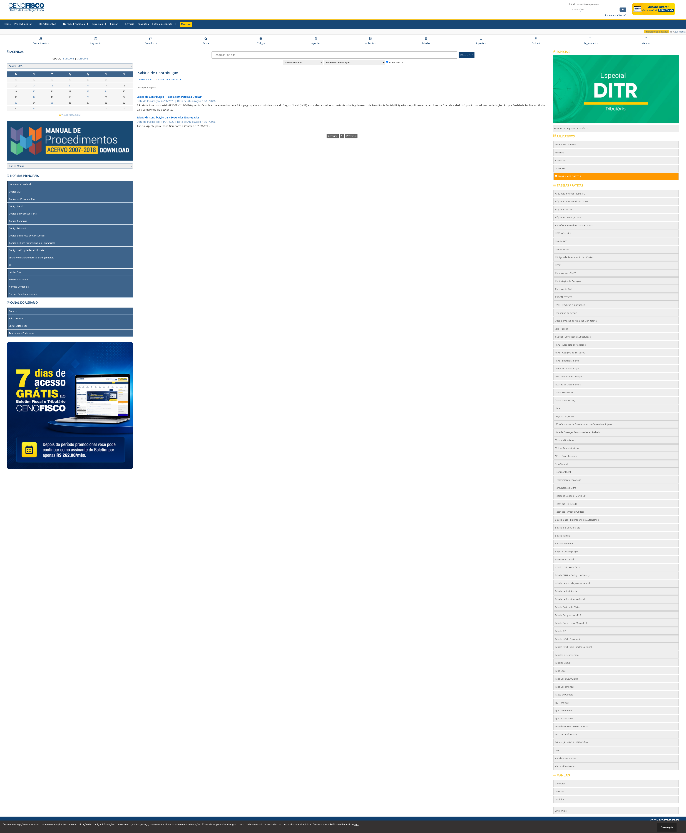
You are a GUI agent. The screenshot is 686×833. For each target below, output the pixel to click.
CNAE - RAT (561, 241)
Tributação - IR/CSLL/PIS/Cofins (571, 742)
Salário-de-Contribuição (170, 79)
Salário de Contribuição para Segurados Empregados (168, 117)
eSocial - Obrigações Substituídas (573, 336)
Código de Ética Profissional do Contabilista (32, 242)
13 (88, 91)
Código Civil (15, 191)
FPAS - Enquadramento (567, 360)
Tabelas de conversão (567, 654)
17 (34, 97)
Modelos (560, 799)
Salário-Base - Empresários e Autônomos (577, 519)
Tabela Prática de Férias (567, 607)
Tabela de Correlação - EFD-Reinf (572, 583)
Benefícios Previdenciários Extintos (574, 225)
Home (7, 24)
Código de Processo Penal (23, 213)
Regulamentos (47, 24)
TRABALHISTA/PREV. (565, 144)
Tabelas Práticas (145, 79)
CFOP (558, 265)
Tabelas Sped (562, 662)
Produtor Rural (563, 471)
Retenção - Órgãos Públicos (570, 511)
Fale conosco (16, 318)
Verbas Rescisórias (565, 766)
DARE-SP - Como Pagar (567, 368)
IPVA (557, 408)
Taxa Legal (560, 670)
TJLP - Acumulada (564, 718)
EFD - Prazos (561, 328)
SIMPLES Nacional (18, 279)
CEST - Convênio (563, 233)
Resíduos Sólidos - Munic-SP (570, 495)
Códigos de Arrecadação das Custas (574, 257)
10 (34, 91)
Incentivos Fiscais (564, 392)
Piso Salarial (561, 464)
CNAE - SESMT (562, 249)
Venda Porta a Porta (565, 758)
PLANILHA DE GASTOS (569, 176)
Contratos (560, 783)
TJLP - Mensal (562, 702)
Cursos (114, 24)
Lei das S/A (15, 272)
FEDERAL (559, 152)
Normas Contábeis (19, 286)
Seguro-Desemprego (566, 551)
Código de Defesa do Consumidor (27, 235)
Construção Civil (563, 289)
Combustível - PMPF (565, 273)
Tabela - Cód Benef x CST (568, 567)
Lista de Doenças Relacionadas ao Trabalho (578, 432)
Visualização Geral (71, 114)
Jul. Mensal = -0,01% (671, 31)
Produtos (143, 24)
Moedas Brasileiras (565, 440)
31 (34, 108)
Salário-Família (562, 535)
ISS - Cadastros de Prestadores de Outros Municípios (583, 424)
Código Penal (16, 206)
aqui (356, 824)
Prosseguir (667, 827)
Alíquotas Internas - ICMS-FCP (570, 193)
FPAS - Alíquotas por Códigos (570, 344)
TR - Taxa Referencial (566, 734)
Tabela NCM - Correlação (568, 638)
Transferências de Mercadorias (572, 726)
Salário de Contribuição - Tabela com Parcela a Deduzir (169, 96)
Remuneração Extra (565, 487)
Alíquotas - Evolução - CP (568, 217)
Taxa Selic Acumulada (566, 678)
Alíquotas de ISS (563, 209)
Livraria (129, 24)
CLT (11, 264)
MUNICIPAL (561, 168)
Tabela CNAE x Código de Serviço (572, 575)
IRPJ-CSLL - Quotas (564, 416)
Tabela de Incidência (566, 591)
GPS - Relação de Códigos (569, 376)
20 (88, 97)
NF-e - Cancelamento (566, 456)
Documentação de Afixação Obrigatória (576, 320)
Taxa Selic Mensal (564, 686)
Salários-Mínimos (564, 543)
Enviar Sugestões (18, 325)
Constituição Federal (20, 184)
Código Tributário (18, 228)
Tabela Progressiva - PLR (568, 615)
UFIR (557, 750)
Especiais (97, 24)
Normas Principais (74, 24)
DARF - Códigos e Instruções (570, 304)
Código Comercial (18, 220)
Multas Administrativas (567, 448)
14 (106, 91)
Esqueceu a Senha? (615, 15)
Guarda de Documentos (568, 384)
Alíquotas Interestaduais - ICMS (571, 201)
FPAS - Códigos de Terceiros (570, 352)
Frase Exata (395, 62)
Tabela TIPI (560, 631)
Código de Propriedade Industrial (27, 250)
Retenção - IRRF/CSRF (566, 503)
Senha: (576, 9)
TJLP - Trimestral (563, 710)
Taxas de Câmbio (564, 694)
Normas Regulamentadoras (23, 294)
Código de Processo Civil (22, 199)
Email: (572, 4)
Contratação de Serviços (568, 281)
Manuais (559, 791)
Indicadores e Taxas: (643, 31)
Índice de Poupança (565, 400)
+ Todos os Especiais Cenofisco (571, 128)
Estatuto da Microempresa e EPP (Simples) (31, 257)
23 (16, 102)
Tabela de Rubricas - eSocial (570, 599)
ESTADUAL (560, 160)
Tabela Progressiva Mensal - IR (571, 623)
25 (52, 102)
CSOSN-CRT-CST (563, 296)
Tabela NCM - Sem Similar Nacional (573, 647)
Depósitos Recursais (566, 312)
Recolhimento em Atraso (568, 480)
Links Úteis (561, 810)
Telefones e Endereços (21, 333)
